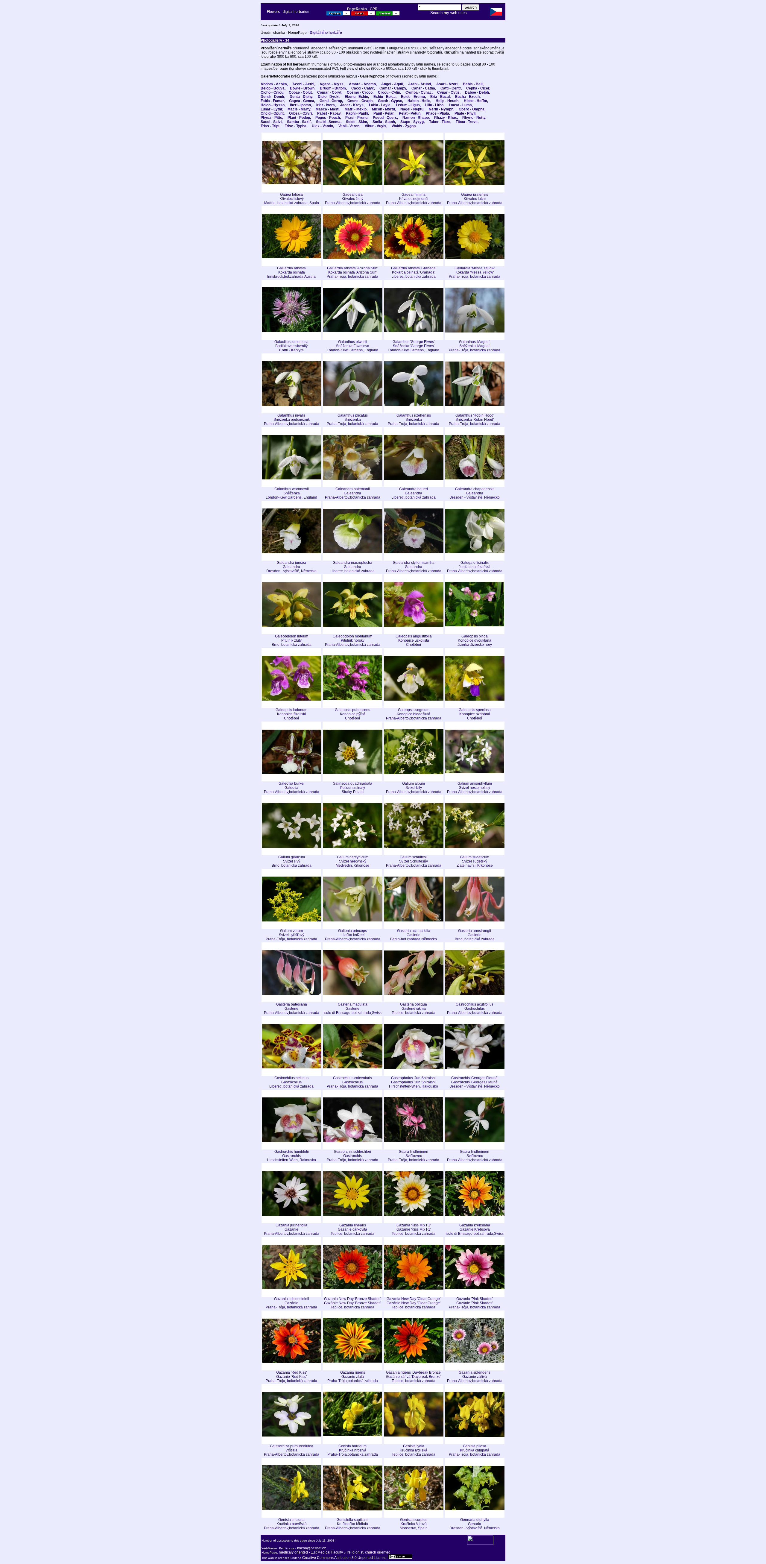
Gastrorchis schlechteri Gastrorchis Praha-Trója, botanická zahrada (352, 1156)
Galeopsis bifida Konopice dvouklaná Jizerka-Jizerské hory (475, 640)
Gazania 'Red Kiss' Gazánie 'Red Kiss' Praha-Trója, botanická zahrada (291, 1376)
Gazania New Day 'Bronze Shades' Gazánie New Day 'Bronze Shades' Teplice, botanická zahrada (352, 1303)
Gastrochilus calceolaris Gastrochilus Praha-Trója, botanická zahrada (352, 1082)
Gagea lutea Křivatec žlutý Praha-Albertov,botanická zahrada (352, 198)
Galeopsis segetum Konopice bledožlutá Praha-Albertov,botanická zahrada (413, 714)
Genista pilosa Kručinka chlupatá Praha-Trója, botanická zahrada (474, 1450)
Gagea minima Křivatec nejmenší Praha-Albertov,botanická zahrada (413, 198)
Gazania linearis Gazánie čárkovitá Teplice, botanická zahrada (352, 1229)
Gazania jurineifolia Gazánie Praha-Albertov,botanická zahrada (291, 1229)
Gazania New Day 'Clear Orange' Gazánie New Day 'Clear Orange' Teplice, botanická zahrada (413, 1303)
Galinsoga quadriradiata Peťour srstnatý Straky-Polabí (352, 787)
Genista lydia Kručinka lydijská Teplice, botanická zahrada (413, 1450)
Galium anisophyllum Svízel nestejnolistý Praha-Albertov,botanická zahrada (474, 787)
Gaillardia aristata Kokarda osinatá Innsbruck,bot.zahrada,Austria (291, 272)
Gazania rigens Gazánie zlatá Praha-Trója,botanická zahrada (352, 1376)
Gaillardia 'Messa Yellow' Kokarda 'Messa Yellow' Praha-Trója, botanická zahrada (474, 272)
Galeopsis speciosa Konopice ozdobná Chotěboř (475, 714)
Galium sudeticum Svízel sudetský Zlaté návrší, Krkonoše (475, 861)
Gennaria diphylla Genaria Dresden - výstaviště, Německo (474, 1524)
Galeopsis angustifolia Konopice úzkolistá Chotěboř (414, 640)
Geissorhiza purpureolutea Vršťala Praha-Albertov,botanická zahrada (291, 1450)
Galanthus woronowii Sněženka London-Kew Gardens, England (291, 493)
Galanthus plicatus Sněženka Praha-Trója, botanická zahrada (352, 419)
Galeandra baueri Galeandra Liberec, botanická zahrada (413, 493)
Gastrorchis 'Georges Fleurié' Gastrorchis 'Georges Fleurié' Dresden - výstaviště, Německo (474, 1082)
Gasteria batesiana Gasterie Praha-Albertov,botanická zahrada (291, 1008)
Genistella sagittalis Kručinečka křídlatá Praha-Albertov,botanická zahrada (352, 1524)
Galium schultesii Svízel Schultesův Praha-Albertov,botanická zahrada (413, 861)
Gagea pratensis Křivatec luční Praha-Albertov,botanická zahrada (474, 198)
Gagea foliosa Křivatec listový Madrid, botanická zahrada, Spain (291, 198)
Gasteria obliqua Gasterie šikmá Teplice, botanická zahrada (413, 1008)
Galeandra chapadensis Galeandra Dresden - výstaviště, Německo (474, 493)
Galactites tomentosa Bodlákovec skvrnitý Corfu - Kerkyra (291, 346)
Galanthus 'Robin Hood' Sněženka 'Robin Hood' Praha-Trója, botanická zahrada (474, 419)
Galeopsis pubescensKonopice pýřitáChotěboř (352, 714)
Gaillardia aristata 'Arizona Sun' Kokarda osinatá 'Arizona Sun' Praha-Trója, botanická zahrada (352, 272)
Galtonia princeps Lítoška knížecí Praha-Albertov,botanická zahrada (352, 935)
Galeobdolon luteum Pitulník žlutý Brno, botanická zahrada (291, 640)
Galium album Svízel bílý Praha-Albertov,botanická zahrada (413, 787)
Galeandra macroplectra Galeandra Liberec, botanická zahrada (352, 567)
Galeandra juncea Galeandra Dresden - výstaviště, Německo (291, 567)
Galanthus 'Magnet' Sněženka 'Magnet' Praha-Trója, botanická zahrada (474, 346)
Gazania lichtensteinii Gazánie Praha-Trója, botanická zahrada (291, 1303)
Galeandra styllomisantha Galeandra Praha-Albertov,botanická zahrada (413, 567)
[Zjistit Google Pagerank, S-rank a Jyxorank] (338, 14)
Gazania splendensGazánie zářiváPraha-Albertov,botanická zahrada (474, 1376)
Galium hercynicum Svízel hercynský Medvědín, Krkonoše (352, 861)
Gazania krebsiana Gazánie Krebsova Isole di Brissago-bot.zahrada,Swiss (475, 1229)
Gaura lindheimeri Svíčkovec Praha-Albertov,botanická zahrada (474, 1156)
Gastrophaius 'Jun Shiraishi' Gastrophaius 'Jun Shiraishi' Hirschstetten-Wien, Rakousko (413, 1082)
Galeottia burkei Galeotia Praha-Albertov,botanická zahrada (291, 787)
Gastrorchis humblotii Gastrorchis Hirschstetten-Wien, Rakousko (291, 1156)
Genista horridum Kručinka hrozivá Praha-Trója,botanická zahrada (352, 1450)
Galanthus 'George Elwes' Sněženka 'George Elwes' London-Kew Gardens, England (413, 346)
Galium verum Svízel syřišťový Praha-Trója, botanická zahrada (291, 935)
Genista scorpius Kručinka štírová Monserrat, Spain (414, 1524)
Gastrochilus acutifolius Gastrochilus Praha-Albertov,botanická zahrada (474, 1008)
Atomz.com (449, 17)
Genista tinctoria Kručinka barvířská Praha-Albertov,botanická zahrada (291, 1524)
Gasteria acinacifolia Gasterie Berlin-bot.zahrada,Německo (413, 935)
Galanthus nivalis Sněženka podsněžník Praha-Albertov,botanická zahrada (291, 419)
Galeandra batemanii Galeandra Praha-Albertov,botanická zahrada (352, 493)
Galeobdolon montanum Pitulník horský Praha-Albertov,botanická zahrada (352, 640)
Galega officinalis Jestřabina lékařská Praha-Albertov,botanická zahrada (474, 567)
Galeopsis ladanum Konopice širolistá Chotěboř (291, 714)
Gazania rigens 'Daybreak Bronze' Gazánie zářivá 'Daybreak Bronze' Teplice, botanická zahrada (413, 1376)
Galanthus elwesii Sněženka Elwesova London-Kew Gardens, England (352, 346)
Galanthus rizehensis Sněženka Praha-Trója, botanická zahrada (413, 419)
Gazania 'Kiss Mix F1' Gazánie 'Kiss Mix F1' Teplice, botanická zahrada (413, 1229)
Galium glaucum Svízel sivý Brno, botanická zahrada (291, 861)
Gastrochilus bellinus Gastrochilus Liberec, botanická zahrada (291, 1082)
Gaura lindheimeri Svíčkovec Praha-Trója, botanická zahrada (413, 1156)
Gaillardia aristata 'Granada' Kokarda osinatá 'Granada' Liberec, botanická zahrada (413, 272)
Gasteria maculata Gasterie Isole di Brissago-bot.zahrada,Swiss (352, 1008)
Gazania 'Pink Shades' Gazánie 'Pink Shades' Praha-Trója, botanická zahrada (474, 1303)
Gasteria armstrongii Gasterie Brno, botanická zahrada (475, 935)
